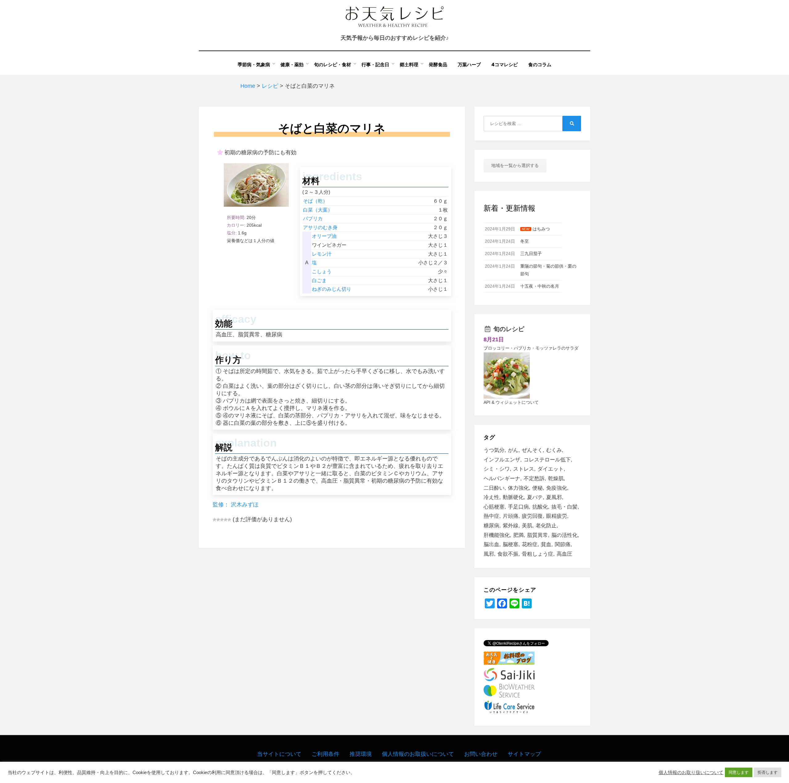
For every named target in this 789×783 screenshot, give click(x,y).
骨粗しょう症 (537, 554)
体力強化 (518, 488)
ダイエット (551, 469)
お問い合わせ (480, 754)
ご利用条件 (325, 754)
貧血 (546, 544)
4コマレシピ (504, 64)
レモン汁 (322, 254)
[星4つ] (225, 519)
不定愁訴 (534, 478)
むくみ (554, 450)
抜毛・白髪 (564, 507)
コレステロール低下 (547, 460)
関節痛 (562, 544)
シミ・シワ (497, 469)
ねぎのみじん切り (331, 289)
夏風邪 (554, 497)
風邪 (489, 554)
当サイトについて (279, 754)
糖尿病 (491, 526)
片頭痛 (510, 516)
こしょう (322, 271)
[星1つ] (214, 519)
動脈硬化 (513, 497)
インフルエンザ (502, 460)
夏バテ (535, 497)
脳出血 (491, 544)
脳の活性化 (564, 535)
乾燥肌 (556, 478)
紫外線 (510, 526)
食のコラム (539, 64)
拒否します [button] (768, 772)
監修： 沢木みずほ (236, 504)
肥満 (518, 535)
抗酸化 (540, 507)
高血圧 (564, 554)
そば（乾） (315, 201)
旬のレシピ (508, 329)
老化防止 (546, 526)
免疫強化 (556, 488)
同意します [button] (739, 772)
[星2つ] (218, 519)
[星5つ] (229, 519)
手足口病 (518, 507)
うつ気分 (494, 450)
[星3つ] (222, 519)
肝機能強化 (497, 535)
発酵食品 (438, 64)
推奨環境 (361, 754)
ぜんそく (532, 450)
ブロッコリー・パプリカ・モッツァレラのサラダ (531, 348)
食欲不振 (507, 554)
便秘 (537, 488)
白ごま (319, 280)
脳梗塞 (510, 544)
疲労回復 (532, 516)
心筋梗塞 (494, 507)
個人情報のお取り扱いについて (691, 772)
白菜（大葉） (318, 210)
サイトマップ (524, 754)
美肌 (527, 526)
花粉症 (530, 544)
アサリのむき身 (320, 227)
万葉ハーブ (469, 64)
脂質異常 (537, 535)
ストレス (523, 469)
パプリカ (313, 218)
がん (513, 450)
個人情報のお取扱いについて (418, 754)
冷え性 (491, 497)
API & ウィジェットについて (511, 402)
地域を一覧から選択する (515, 165)
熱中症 (491, 516)
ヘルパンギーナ (502, 478)
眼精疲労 (556, 516)
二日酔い (494, 488)
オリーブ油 (324, 236)
